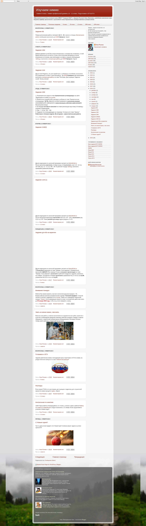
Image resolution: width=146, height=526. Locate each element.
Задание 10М (40, 50)
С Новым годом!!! (41, 422)
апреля (93, 101)
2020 (91, 79)
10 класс (72, 24)
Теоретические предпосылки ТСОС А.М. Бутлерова (49, 471)
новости (42, 306)
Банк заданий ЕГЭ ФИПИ (95, 144)
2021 (91, 77)
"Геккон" (42, 299)
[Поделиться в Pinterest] (74, 40)
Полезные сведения (54, 24)
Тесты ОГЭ (91, 158)
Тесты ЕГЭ (91, 156)
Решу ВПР (91, 150)
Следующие (40, 457)
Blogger (84, 519)
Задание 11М (40, 70)
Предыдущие (79, 457)
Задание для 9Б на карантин (45, 232)
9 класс (65, 24)
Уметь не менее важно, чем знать (47, 312)
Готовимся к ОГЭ (41, 354)
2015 (91, 137)
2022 (91, 75)
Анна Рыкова (100, 44)
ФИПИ (90, 148)
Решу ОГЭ (91, 154)
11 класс (79, 24)
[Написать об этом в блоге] (69, 40)
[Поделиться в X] (70, 40)
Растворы (38, 386)
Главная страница (40, 24)
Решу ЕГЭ (91, 152)
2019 (91, 81)
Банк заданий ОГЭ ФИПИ (95, 146)
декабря (93, 90)
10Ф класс (88, 24)
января (93, 106)
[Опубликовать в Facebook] (72, 40)
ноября (93, 92)
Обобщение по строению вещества (45, 496)
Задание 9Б (39, 31)
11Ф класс (97, 24)
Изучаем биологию (95, 164)
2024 (91, 73)
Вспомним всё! (46, 479)
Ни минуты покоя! (47, 487)
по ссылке (52, 97)
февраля (94, 103)
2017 (91, 86)
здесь (53, 391)
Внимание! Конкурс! (42, 290)
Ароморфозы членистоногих (97, 166)
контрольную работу (54, 59)
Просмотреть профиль (100, 47)
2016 (91, 88)
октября (93, 94)
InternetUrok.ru (73, 163)
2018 (91, 84)
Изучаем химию (47, 10)
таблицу (37, 59)
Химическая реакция (63, 359)
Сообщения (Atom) (50, 460)
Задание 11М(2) (41, 127)
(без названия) (46, 502)
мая (92, 99)
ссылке (58, 297)
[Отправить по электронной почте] (67, 40)
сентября (94, 97)
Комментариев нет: (58, 39)
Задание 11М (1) (41, 180)
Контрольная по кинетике (44, 402)
